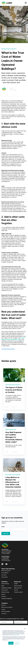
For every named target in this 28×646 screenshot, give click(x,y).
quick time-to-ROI (16, 339)
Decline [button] (17, 643)
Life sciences (4, 590)
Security (16, 590)
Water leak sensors (6, 570)
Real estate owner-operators (8, 349)
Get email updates (5, 611)
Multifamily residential (6, 587)
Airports (3, 594)
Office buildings (5, 583)
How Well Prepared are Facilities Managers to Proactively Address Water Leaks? (13, 437)
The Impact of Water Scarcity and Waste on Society (14, 389)
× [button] (25, 628)
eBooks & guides (18, 585)
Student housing (5, 592)
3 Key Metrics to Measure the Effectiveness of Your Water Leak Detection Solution (13, 482)
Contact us (3, 613)
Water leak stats (18, 587)
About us (3, 605)
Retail (2, 585)
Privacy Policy (16, 634)
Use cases (3, 574)
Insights (16, 583)
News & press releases (6, 607)
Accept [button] (11, 643)
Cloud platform (4, 572)
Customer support (18, 592)
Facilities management (6, 598)
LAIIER (11, 88)
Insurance (3, 596)
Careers (3, 609)
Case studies (4, 577)
